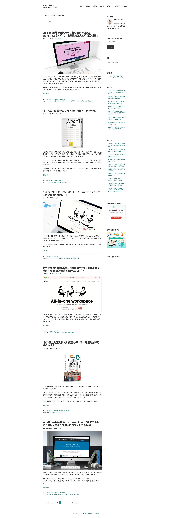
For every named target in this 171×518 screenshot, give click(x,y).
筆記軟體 (65, 258)
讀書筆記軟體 (71, 258)
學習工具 (56, 332)
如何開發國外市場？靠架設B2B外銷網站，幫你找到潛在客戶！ (116, 128)
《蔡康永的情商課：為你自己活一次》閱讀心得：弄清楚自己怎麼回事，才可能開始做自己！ (116, 189)
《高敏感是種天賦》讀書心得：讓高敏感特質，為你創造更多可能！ (116, 179)
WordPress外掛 (53, 101)
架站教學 (77, 494)
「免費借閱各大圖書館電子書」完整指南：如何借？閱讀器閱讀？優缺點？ (116, 92)
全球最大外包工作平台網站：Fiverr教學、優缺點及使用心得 (116, 107)
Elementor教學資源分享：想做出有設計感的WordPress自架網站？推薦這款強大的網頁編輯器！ (71, 34)
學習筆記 (56, 180)
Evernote (51, 258)
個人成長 (51, 180)
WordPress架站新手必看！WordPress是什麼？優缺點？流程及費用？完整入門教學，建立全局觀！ (71, 423)
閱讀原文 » (46, 94)
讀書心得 (61, 180)
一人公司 (51, 182)
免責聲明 (97, 513)
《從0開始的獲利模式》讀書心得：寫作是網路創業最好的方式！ (71, 344)
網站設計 (85, 101)
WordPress (51, 99)
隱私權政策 (91, 513)
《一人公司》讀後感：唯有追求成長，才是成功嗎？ (70, 110)
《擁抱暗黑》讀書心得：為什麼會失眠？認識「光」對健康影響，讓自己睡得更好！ (116, 145)
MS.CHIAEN (48, 5)
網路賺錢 (56, 411)
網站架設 (57, 99)
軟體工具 (56, 256)
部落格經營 (62, 99)
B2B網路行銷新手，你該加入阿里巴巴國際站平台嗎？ (116, 123)
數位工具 (61, 258)
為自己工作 (64, 182)
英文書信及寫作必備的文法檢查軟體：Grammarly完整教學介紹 (116, 102)
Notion (56, 258)
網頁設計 (90, 101)
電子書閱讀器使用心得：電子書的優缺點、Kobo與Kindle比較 (116, 97)
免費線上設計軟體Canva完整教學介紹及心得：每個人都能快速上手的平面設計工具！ (116, 112)
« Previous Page (49, 503)
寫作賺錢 (51, 412)
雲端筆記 (77, 258)
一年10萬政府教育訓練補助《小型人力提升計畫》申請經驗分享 (116, 118)
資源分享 (51, 256)
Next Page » (75, 503)
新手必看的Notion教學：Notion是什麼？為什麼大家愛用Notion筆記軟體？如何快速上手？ (71, 269)
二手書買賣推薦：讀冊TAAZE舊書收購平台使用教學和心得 (116, 155)
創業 (55, 182)
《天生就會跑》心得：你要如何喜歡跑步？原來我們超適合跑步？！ (116, 150)
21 (70, 503)
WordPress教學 (61, 101)
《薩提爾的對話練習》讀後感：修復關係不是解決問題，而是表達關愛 (116, 165)
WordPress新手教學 (70, 101)
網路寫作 (56, 412)
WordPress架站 (79, 101)
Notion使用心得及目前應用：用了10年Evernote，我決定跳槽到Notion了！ (71, 193)
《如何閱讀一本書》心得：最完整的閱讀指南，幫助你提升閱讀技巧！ (116, 184)
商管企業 (59, 182)
